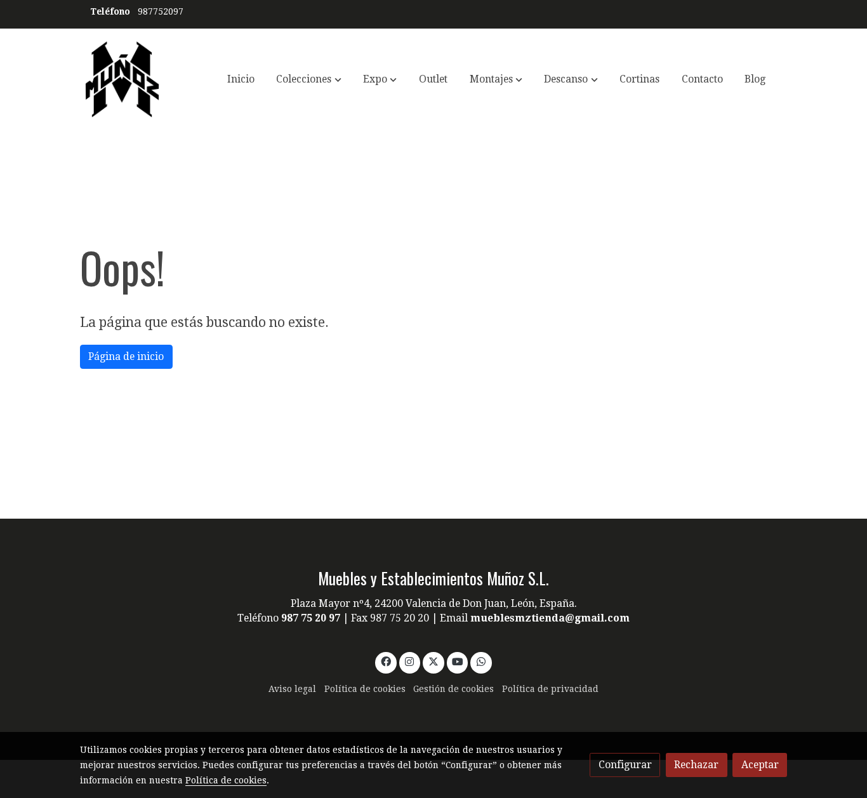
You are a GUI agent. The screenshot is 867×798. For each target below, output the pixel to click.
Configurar (625, 765)
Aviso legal (292, 689)
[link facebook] (385, 661)
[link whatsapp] (481, 661)
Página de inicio (126, 356)
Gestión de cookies (453, 689)
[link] (122, 79)
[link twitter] (433, 661)
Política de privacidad (550, 689)
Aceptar (760, 765)
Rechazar (696, 765)
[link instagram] (410, 661)
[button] (309, 79)
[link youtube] (458, 661)
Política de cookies (365, 689)
